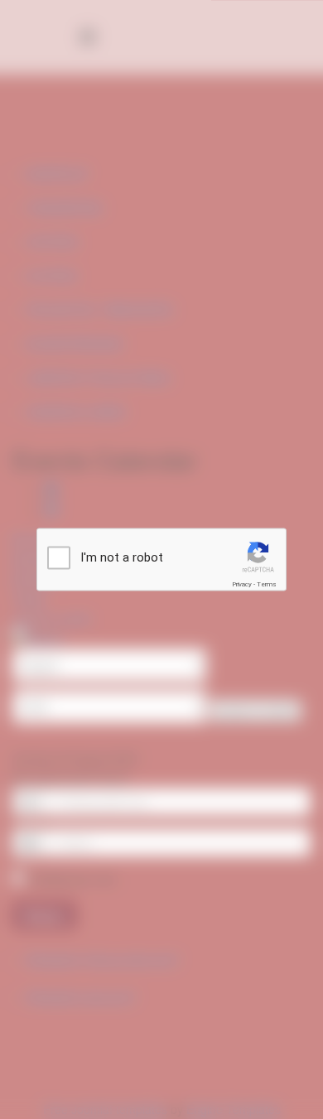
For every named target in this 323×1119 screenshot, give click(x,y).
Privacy (242, 584)
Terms (267, 584)
